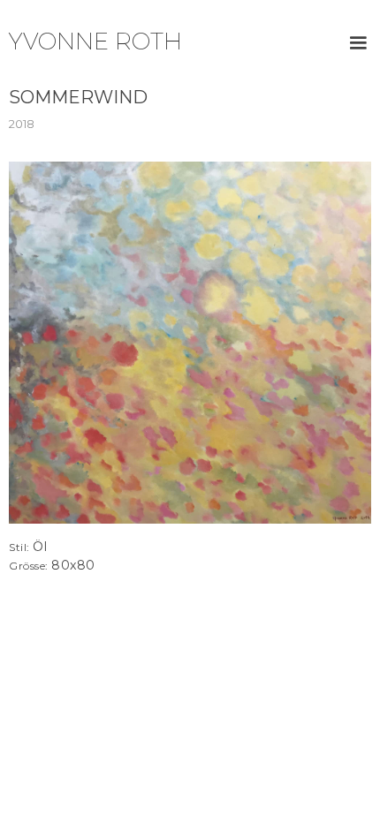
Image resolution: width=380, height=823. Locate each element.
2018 (21, 124)
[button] (358, 43)
